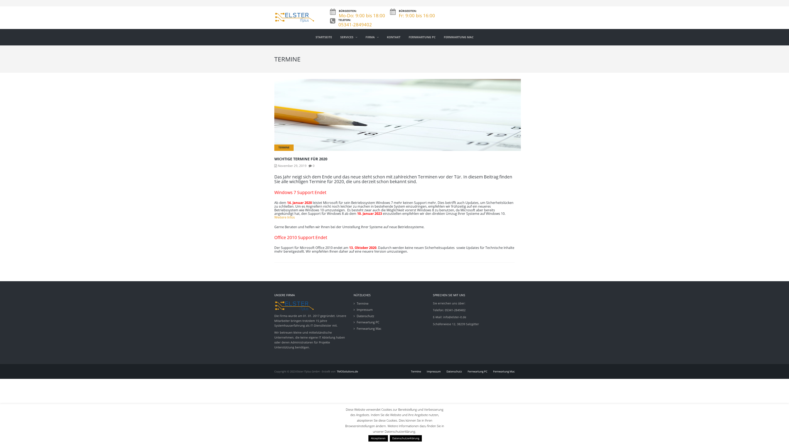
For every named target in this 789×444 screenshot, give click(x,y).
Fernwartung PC (368, 322)
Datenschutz (365, 316)
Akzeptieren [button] (378, 438)
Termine (284, 147)
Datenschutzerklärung (405, 438)
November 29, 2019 (292, 166)
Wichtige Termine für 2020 (300, 158)
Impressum (365, 310)
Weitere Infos (284, 217)
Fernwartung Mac (369, 328)
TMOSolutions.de (347, 371)
